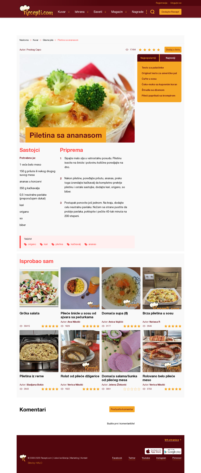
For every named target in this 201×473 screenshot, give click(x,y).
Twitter (131, 458)
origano (32, 244)
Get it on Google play (172, 451)
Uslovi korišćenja (61, 458)
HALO (39, 463)
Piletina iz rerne (39, 360)
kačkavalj (76, 244)
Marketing (74, 458)
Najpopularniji (148, 57)
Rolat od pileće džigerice (80, 360)
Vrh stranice (172, 439)
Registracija (161, 3)
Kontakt (84, 458)
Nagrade (137, 11)
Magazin (117, 11)
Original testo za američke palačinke (159, 73)
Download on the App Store (153, 451)
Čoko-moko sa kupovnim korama (159, 84)
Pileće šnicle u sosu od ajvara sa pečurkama (80, 297)
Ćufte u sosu (149, 78)
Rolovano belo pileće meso (162, 360)
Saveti (98, 11)
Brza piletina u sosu (162, 297)
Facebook (117, 458)
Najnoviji (170, 57)
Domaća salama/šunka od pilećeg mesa (121, 360)
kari (46, 244)
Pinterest (176, 458)
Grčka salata (39, 297)
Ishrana (79, 11)
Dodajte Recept (170, 11)
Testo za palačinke (153, 67)
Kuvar (62, 11)
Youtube (146, 458)
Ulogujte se (175, 3)
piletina (59, 244)
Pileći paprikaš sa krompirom (158, 95)
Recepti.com (36, 10)
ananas (92, 244)
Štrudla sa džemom (153, 90)
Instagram (161, 458)
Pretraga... (152, 12)
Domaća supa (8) (121, 297)
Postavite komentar (122, 409)
